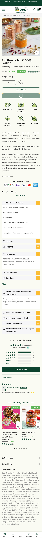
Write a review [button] (21, 369)
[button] (33, 72)
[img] (7, 384)
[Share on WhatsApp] (16, 192)
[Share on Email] (12, 192)
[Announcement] (21, 2)
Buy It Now (28, 95)
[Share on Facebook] (3, 192)
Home (4, 15)
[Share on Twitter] (7, 192)
